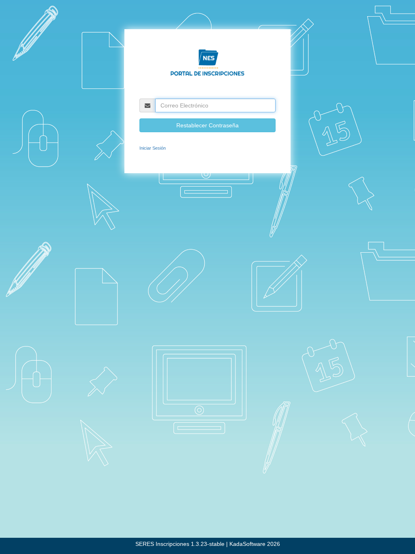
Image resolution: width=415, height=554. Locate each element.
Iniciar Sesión (152, 148)
